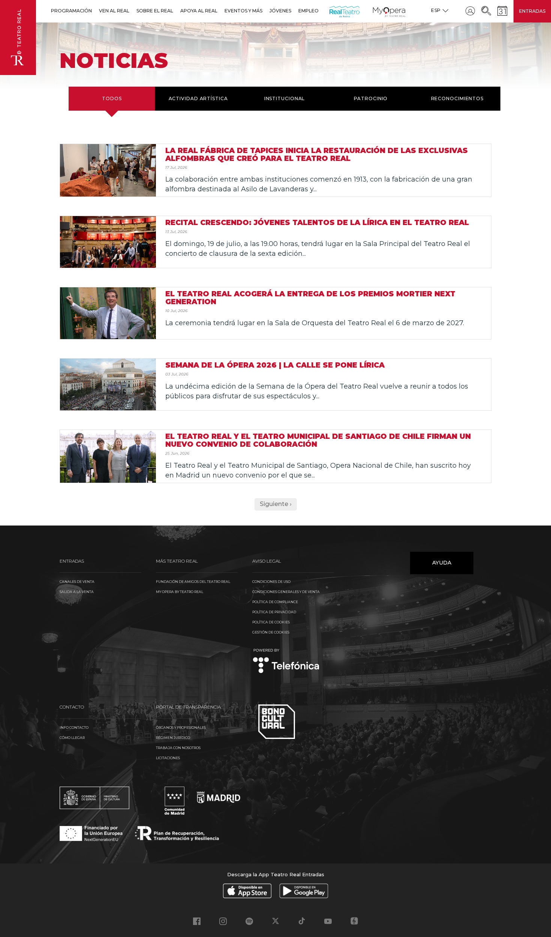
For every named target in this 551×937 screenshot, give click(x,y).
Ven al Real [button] (114, 11)
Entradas (532, 11)
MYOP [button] (377, 11)
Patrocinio (371, 98)
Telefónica (286, 661)
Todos (112, 98)
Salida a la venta (77, 592)
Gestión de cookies (270, 632)
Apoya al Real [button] (198, 11)
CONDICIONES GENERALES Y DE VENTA (286, 592)
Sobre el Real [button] (154, 11)
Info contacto (74, 727)
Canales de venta (77, 582)
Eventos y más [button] (243, 11)
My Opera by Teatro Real (179, 592)
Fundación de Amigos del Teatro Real (193, 582)
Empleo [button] (308, 11)
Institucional (284, 98)
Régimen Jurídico (173, 738)
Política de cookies (271, 622)
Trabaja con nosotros (178, 748)
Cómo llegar (72, 738)
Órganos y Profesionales (181, 727)
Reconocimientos (457, 98)
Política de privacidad (274, 612)
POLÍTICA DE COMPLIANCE (275, 602)
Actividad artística (198, 98)
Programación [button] (71, 11)
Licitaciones (168, 758)
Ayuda (441, 562)
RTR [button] (331, 11)
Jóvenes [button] (280, 11)
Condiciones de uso (271, 582)
